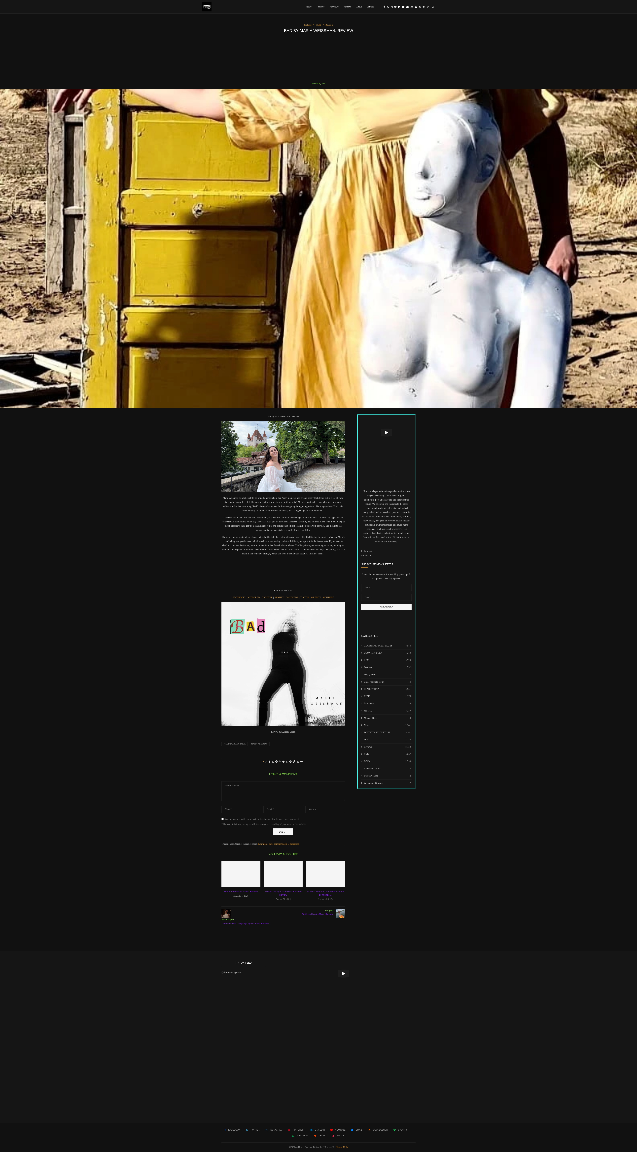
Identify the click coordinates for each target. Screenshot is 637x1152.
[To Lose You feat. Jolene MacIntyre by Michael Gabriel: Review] (325, 874)
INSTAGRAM (254, 597)
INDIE (388, 696)
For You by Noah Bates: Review (241, 891)
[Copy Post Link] (294, 761)
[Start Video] (386, 432)
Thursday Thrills (388, 768)
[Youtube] (403, 6)
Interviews (334, 7)
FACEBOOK (239, 597)
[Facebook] (384, 6)
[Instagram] (392, 6)
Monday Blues (388, 718)
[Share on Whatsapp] (287, 761)
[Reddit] (424, 6)
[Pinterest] (395, 6)
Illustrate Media (342, 1147)
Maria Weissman (259, 744)
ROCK (388, 761)
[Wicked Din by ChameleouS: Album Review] (283, 874)
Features (320, 7)
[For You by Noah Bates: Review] (240, 874)
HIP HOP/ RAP (388, 689)
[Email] (407, 6)
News (309, 7)
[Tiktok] (427, 6)
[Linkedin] (399, 6)
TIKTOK (305, 597)
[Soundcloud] (411, 6)
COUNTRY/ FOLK (388, 653)
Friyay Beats (388, 674)
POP (388, 739)
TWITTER (267, 597)
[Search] (433, 6)
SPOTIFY (279, 597)
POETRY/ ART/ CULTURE (388, 732)
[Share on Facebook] (269, 761)
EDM (388, 660)
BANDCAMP (292, 597)
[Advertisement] (318, 57)
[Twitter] (388, 6)
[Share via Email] (301, 761)
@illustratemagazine (231, 972)
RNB (388, 754)
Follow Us (366, 555)
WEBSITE (316, 597)
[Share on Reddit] (283, 761)
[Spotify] (416, 6)
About (359, 7)
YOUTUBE (328, 597)
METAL (388, 711)
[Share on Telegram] (290, 761)
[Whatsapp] (420, 6)
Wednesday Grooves (388, 783)
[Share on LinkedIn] (280, 761)
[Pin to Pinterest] (276, 761)
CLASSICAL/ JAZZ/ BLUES (388, 645)
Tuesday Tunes (388, 776)
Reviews (347, 7)
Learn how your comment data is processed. (279, 844)
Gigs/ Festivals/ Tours (388, 682)
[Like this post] (266, 761)
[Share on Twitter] (273, 761)
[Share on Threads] (298, 761)
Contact (370, 7)
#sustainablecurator (235, 744)
